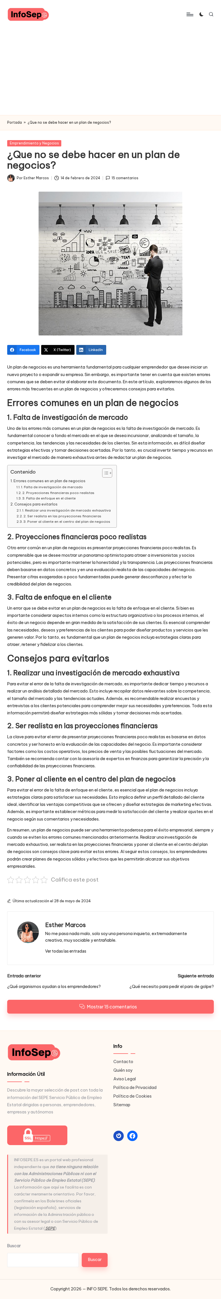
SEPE (50, 1228)
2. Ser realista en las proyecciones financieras (62, 516)
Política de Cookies (132, 1096)
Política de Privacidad (135, 1087)
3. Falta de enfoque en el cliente (49, 498)
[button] (65, 951)
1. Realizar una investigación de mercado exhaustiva (66, 510)
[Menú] (189, 14)
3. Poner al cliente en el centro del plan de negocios (66, 521)
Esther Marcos (65, 924)
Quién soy (122, 1070)
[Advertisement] (110, 72)
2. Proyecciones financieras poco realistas (58, 493)
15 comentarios (125, 178)
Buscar (14, 1245)
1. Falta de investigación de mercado (52, 487)
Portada (14, 122)
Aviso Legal (124, 1078)
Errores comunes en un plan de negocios (49, 480)
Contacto (123, 1061)
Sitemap (121, 1104)
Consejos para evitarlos (36, 504)
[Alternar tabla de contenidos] (104, 473)
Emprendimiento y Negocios (34, 143)
